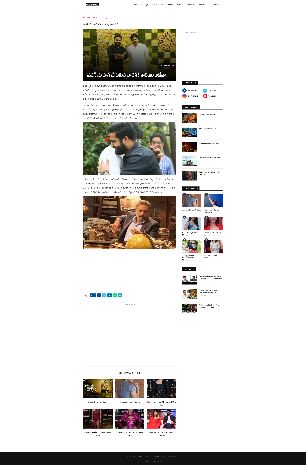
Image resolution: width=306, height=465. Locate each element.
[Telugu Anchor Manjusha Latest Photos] (191, 246)
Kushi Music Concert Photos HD (212, 211)
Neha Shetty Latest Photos (190, 234)
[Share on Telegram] (120, 295)
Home (135, 4)
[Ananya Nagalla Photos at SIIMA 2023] (98, 419)
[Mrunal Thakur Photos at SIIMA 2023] (130, 419)
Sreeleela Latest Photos (210, 256)
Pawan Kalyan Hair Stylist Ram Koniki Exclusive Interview (209, 292)
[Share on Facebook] (99, 295)
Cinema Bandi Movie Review (210, 157)
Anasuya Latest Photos (130, 402)
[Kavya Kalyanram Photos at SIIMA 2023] (161, 388)
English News (157, 4)
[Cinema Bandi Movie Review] (189, 161)
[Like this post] (93, 295)
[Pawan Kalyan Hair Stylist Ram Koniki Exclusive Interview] (189, 294)
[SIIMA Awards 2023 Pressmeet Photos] (161, 419)
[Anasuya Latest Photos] (130, 388)
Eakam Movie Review (207, 114)
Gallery (190, 4)
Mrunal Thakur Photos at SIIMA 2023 (130, 434)
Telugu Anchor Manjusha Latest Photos (188, 257)
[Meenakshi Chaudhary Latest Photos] (213, 223)
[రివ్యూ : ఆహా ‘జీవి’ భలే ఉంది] (189, 132)
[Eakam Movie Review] (189, 118)
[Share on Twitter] (104, 295)
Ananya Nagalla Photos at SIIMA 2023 (97, 434)
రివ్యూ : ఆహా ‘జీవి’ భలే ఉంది (207, 129)
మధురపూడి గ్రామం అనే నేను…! (97, 402)
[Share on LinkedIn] (109, 295)
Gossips (169, 4)
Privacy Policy (159, 456)
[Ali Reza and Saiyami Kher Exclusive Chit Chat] (189, 308)
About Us (131, 456)
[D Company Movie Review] (189, 147)
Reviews (180, 4)
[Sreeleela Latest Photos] (213, 246)
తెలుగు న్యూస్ (144, 4)
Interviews (214, 4)
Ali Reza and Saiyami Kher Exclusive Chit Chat (209, 306)
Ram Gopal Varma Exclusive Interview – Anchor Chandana (210, 277)
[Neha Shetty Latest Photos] (191, 223)
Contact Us (174, 456)
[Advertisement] (129, 271)
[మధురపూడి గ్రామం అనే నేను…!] (98, 388)
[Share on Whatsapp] (115, 295)
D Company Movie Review (209, 143)
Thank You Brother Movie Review (209, 173)
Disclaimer (144, 456)
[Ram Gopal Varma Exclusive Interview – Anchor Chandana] (189, 279)
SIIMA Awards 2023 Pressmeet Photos (162, 434)
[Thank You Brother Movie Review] (189, 176)
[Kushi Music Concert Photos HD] (213, 200)
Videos (202, 4)
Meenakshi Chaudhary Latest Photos (212, 234)
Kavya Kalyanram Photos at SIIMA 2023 (161, 403)
